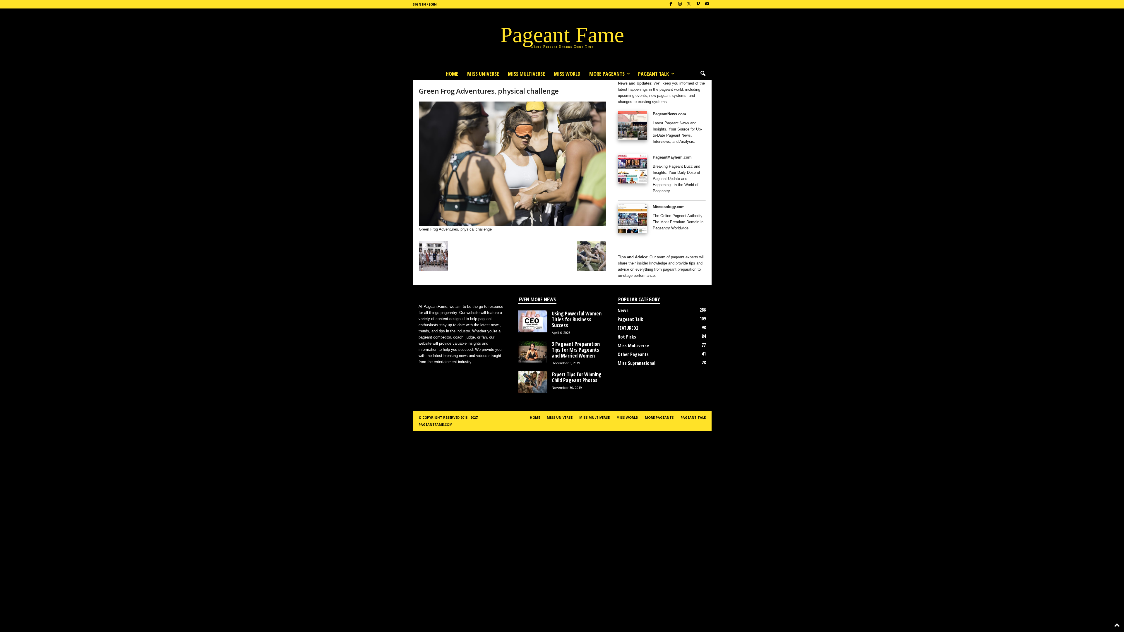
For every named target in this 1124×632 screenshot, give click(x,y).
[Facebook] (670, 4)
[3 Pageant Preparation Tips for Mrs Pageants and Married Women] (532, 352)
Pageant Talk (653, 73)
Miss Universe (483, 73)
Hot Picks (627, 337)
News (623, 310)
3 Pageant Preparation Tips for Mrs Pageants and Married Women (576, 349)
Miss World (567, 73)
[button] (702, 73)
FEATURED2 (628, 328)
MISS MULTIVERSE (526, 73)
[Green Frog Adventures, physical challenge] (512, 164)
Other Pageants (633, 354)
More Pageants (607, 73)
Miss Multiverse (633, 345)
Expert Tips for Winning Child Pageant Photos (577, 377)
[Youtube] (707, 4)
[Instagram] (679, 4)
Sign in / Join (425, 4)
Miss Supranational (636, 363)
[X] (689, 4)
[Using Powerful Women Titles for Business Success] (532, 321)
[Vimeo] (698, 4)
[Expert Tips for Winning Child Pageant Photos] (532, 382)
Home (452, 73)
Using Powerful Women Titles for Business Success (577, 319)
